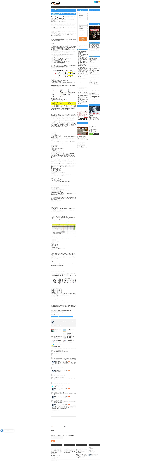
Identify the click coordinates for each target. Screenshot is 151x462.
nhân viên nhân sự (94, 47)
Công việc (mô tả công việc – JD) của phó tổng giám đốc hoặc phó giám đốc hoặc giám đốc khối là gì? (83, 68)
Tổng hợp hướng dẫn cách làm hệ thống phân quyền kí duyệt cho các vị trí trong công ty (83, 88)
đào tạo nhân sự (94, 46)
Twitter (95, 2)
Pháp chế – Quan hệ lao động (93, 83)
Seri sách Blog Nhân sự (57, 21)
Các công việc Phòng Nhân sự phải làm (95, 60)
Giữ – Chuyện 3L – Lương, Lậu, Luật (94, 72)
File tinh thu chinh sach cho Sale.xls (59, 311)
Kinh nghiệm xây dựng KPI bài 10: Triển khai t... (58, 340)
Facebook (97, 2)
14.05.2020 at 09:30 (63, 361)
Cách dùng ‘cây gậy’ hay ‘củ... (71, 329)
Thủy (55, 350)
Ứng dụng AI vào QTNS (93, 98)
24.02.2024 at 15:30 (63, 388)
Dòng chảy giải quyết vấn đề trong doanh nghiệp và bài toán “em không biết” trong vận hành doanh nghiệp (82, 58)
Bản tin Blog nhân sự (92, 58)
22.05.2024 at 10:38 (63, 396)
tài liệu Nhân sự (64, 21)
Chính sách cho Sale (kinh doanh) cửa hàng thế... (70, 333)
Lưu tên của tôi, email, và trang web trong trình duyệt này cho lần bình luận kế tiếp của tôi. (62, 435)
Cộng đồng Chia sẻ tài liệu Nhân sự (82, 147)
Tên (51, 426)
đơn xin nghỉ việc (95, 48)
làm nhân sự (97, 44)
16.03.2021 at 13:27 (62, 377)
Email (65, 426)
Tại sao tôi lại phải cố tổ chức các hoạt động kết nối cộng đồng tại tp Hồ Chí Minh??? (63, 10)
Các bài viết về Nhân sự (93, 59)
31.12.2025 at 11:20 (58, 400)
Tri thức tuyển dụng (92, 93)
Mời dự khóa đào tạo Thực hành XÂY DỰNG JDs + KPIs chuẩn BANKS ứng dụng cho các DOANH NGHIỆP (63, 14)
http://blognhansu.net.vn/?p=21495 (55, 49)
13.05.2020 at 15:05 (58, 357)
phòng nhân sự (93, 44)
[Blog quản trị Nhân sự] (55, 3)
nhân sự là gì (91, 45)
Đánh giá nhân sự (92, 102)
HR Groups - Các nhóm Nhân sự (82, 146)
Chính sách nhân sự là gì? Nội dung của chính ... (57, 329)
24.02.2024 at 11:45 (58, 385)
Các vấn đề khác (92, 62)
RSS (99, 2)
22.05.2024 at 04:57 (60, 392)
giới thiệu (81, 456)
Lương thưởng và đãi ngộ (93, 82)
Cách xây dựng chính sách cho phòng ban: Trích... (70, 337)
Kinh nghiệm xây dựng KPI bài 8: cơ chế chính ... (70, 340)
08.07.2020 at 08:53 (63, 370)
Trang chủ (52, 7)
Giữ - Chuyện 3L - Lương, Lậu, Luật (70, 19)
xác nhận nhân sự (95, 45)
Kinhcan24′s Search (68, 452)
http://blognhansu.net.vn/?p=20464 (63, 47)
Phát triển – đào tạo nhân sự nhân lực (94, 84)
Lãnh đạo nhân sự (92, 81)
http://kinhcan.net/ (68, 449)
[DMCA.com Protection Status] (94, 134)
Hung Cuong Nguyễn (62, 19)
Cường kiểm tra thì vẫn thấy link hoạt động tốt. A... (94, 455)
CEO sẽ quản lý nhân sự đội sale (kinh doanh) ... (58, 344)
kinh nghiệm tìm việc (93, 49)
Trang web (52, 430)
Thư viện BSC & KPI (92, 92)
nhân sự (90, 44)
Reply (62, 350)
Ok (91, 447)
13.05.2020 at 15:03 (58, 353)
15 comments (53, 20)
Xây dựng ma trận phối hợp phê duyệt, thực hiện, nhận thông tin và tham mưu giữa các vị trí (83, 85)
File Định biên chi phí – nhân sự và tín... (58, 337)
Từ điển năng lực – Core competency (94, 94)
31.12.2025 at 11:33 (63, 404)
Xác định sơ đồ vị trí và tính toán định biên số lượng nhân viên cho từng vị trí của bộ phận (83, 93)
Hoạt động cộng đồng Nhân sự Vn (94, 74)
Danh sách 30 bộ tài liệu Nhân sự (82, 144)
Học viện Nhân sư (55, 9)
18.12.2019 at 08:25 (58, 350)
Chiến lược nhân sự (92, 67)
